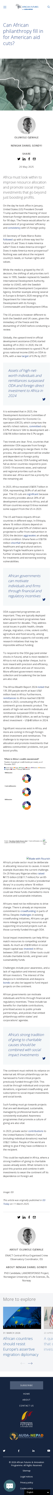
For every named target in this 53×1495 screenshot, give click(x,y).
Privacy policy (26, 1482)
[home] (27, 7)
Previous (23, 1363)
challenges (25, 914)
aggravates (29, 535)
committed (35, 426)
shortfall (15, 542)
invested (28, 948)
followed (8, 239)
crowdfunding (28, 911)
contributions (35, 1131)
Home (26, 1393)
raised (41, 873)
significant (32, 494)
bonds (6, 982)
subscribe (26, 1385)
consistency (14, 227)
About (26, 1399)
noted (41, 687)
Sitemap (26, 1470)
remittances (9, 698)
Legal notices (26, 1476)
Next (30, 1363)
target (25, 356)
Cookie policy (26, 1488)
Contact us (26, 1405)
